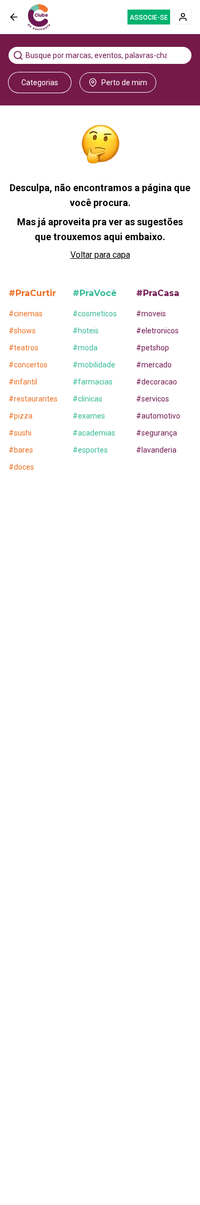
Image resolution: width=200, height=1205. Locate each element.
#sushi (20, 433)
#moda (85, 347)
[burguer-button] (14, 17)
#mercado (154, 364)
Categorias (39, 82)
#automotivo (158, 416)
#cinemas (26, 313)
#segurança (156, 433)
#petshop (152, 347)
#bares (21, 450)
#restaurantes (33, 399)
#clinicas (87, 399)
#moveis (151, 313)
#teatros (23, 347)
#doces (21, 467)
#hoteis (86, 330)
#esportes (90, 450)
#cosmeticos (95, 313)
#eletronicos (157, 330)
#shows (22, 330)
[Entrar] (182, 17)
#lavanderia (156, 450)
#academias (94, 433)
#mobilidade (94, 364)
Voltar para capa (100, 255)
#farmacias (93, 382)
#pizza (21, 416)
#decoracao (156, 382)
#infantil (23, 382)
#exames (89, 416)
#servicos (152, 399)
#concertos (28, 364)
